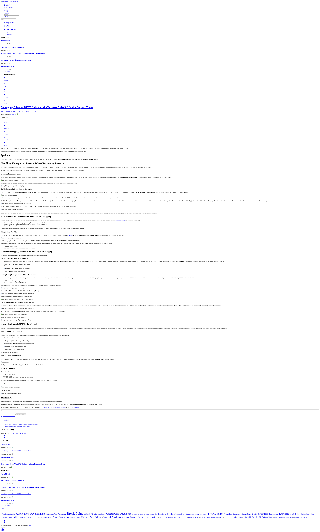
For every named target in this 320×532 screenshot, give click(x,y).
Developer (125, 513)
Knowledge (285, 513)
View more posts (5, 71)
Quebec (141, 517)
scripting (304, 517)
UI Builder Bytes (266, 517)
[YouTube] (4, 437)
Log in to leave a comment (8, 416)
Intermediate (273, 514)
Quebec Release (152, 517)
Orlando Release (75, 517)
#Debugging (9, 111)
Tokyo (245, 517)
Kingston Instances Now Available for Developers (17, 426)
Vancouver (289, 517)
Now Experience (61, 517)
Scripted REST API (193, 517)
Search (7, 13)
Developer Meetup (149, 514)
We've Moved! (5, 41)
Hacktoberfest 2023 (7, 66)
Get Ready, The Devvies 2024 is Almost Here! (16, 60)
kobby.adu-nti (75, 407)
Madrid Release (25, 517)
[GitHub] (4, 436)
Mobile (35, 517)
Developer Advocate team (19, 433)
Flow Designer (10, 7)
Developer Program (194, 514)
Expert (205, 514)
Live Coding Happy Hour (306, 514)
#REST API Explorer (19, 111)
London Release (7, 517)
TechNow (239, 517)
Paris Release (96, 517)
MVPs (7, 5)
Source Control (230, 517)
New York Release (45, 517)
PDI (82, 517)
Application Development (30, 513)
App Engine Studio (8, 514)
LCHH (294, 514)
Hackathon (236, 514)
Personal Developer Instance (116, 517)
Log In (6, 10)
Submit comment (21, 414)
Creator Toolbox (98, 514)
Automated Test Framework (56, 514)
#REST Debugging (31, 111)
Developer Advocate (137, 514)
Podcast (133, 517)
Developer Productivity (175, 514)
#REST (3, 111)
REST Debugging (120, 220)
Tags (2, 508)
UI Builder (253, 517)
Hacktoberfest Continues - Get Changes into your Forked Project (21, 424)
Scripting (203, 517)
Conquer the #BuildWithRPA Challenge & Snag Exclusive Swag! (23, 464)
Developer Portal (160, 514)
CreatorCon (112, 513)
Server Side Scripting (212, 517)
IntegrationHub (261, 514)
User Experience (279, 517)
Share (221, 517)
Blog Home (9, 4)
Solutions (6, 420)
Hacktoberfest (247, 514)
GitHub (229, 514)
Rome (160, 517)
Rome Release (168, 517)
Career (87, 513)
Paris (87, 517)
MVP (16, 516)
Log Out (9, 11)
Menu (6, 16)
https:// (70, 235)
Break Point (75, 513)
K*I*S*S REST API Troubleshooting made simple (52, 407)
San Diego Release (180, 517)
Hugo (29, 525)
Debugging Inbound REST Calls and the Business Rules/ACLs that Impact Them (47, 107)
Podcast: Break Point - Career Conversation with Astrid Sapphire (23, 53)
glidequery (297, 517)
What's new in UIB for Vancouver (12, 47)
